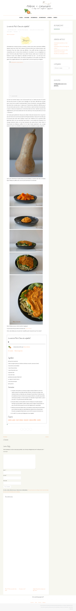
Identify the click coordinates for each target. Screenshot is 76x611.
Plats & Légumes (25, 29)
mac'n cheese (37, 29)
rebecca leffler (9, 31)
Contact (55, 17)
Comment (5, 451)
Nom (4, 470)
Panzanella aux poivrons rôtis (61, 50)
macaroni (42, 29)
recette (39, 420)
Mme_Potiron (27, 347)
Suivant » (47, 436)
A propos (50, 17)
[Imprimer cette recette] (8, 341)
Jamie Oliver (28, 328)
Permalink (15, 31)
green (34, 29)
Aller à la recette (10, 34)
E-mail (4, 475)
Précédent (5, 436)
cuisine (31, 29)
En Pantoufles (42, 17)
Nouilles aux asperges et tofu (61, 53)
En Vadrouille (34, 17)
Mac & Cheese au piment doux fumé (10, 589)
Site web (5, 480)
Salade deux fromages (59, 51)
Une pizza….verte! (22, 589)
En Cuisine (27, 17)
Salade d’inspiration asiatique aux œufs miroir (39, 589)
